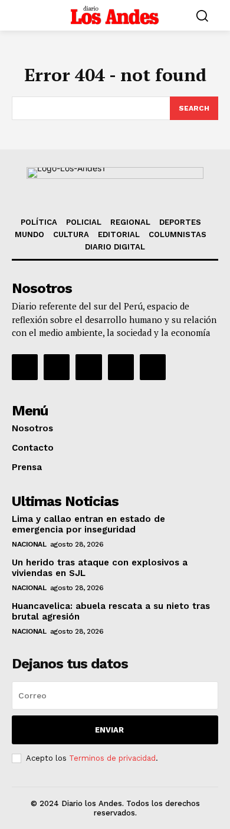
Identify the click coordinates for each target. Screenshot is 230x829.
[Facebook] (25, 367)
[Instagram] (57, 367)
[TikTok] (88, 367)
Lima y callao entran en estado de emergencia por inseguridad (88, 524)
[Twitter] (121, 367)
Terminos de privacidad (112, 758)
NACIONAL (29, 544)
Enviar (109, 729)
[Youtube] (153, 367)
